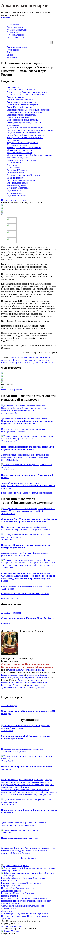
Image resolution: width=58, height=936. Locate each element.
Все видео (6, 713)
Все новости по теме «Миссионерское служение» (25, 593)
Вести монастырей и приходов (21, 102)
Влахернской (21, 687)
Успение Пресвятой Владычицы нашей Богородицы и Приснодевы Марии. (25, 665)
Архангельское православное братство (25, 94)
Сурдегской (39, 685)
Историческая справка (12, 898)
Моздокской (34, 682)
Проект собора (8, 888)
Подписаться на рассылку (13, 200)
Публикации (13, 50)
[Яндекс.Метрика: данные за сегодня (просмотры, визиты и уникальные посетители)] (10, 931)
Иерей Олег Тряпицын (12, 390)
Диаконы (5, 918)
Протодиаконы (41, 916)
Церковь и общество (16, 195)
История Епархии (15, 35)
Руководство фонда (25, 888)
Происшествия (14, 167)
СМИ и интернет (15, 178)
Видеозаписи (39, 878)
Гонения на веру (43, 901)
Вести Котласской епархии (20, 99)
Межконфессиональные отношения (24, 147)
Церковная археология (17, 188)
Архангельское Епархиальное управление (27, 92)
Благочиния (7, 893)
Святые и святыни (15, 37)
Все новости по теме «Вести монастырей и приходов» (27, 493)
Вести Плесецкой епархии (19, 107)
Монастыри (18, 893)
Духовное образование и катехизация (25, 127)
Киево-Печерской (9, 675)
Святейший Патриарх (17, 170)
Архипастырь (13, 25)
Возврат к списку (9, 598)
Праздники (12, 165)
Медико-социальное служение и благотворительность (22, 143)
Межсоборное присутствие (20, 150)
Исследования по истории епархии (18, 901)
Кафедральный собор (11, 886)
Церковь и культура (16, 193)
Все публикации (29, 858)
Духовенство (13, 32)
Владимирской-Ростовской (14, 682)
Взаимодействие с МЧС (18, 117)
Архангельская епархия (25, 5)
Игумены (21, 913)
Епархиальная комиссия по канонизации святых (30, 130)
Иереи (30, 916)
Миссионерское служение (19, 152)
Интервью (27, 878)
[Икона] (9, 654)
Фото (9, 52)
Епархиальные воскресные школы (23, 132)
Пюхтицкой (41, 677)
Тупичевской (7, 687)
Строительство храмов (18, 183)
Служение (17, 878)
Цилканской (35, 680)
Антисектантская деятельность (21, 89)
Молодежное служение (18, 157)
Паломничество (14, 162)
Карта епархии (33, 883)
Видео (10, 55)
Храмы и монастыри (17, 30)
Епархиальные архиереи (35, 898)
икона (50, 667)
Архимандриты (8, 913)
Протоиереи (21, 916)
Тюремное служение (16, 185)
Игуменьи (31, 913)
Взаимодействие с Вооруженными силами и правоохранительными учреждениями (28, 111)
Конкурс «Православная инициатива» (25, 137)
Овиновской (33, 675)
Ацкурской (23, 680)
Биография (6, 878)
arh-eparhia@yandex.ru (11, 926)
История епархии (9, 896)
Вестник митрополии (17, 47)
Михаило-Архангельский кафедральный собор (29, 155)
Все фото (5, 623)
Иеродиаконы (7, 916)
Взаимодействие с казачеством (21, 115)
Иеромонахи (42, 913)
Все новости (13, 87)
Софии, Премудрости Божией (22, 670)
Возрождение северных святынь (22, 120)
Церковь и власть (15, 190)
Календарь (12, 57)
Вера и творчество (15, 97)
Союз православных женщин (21, 180)
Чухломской (19, 685)
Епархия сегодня (15, 27)
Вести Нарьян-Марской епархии (22, 105)
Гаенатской (6, 685)
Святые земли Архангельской (15, 906)
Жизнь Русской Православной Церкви (25, 135)
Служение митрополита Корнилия (23, 175)
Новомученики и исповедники (22, 160)
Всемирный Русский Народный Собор (25, 122)
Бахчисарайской (36, 687)
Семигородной (27, 677)
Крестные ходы (14, 140)
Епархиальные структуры (13, 883)
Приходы (29, 893)
